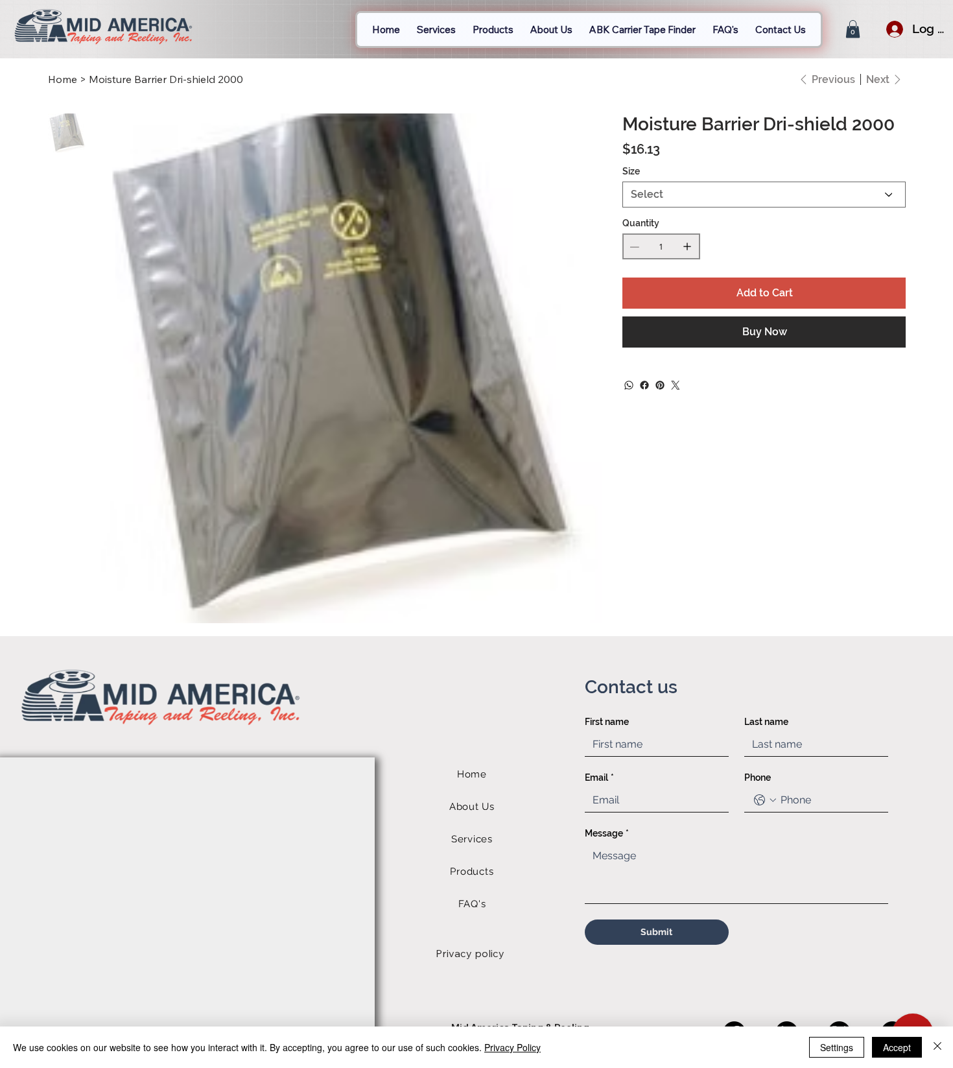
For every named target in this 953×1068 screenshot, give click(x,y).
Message (607, 833)
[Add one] (687, 246)
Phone (757, 777)
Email (599, 777)
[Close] (937, 1047)
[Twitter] (675, 385)
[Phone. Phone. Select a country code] (765, 800)
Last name (766, 722)
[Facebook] (644, 385)
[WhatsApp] (628, 385)
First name (607, 722)
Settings (836, 1047)
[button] (852, 29)
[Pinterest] (659, 385)
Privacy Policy (512, 1047)
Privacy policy (470, 953)
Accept (897, 1047)
